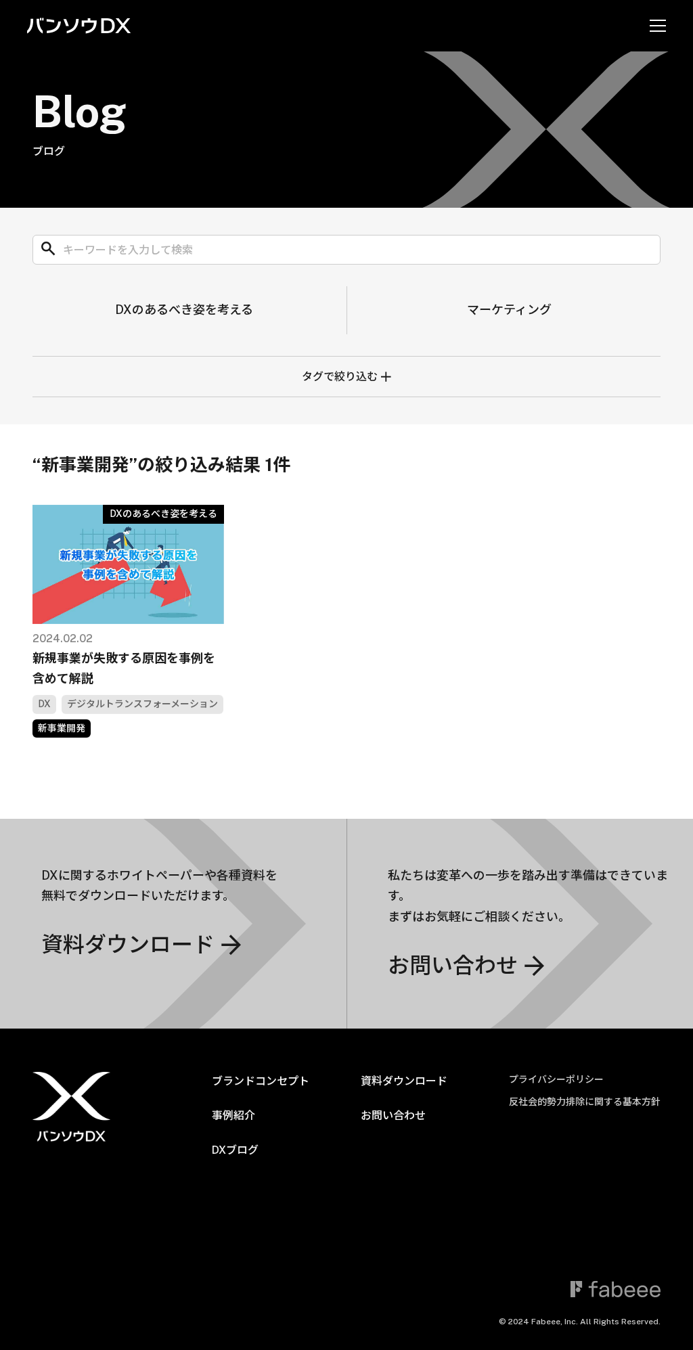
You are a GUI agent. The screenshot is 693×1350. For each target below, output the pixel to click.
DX (44, 703)
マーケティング (509, 309)
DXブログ (235, 1150)
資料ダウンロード (404, 1081)
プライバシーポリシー (556, 1079)
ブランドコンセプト (260, 1081)
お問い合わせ (393, 1115)
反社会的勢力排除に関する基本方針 (585, 1101)
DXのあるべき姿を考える (184, 309)
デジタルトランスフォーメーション (142, 703)
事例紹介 (233, 1115)
